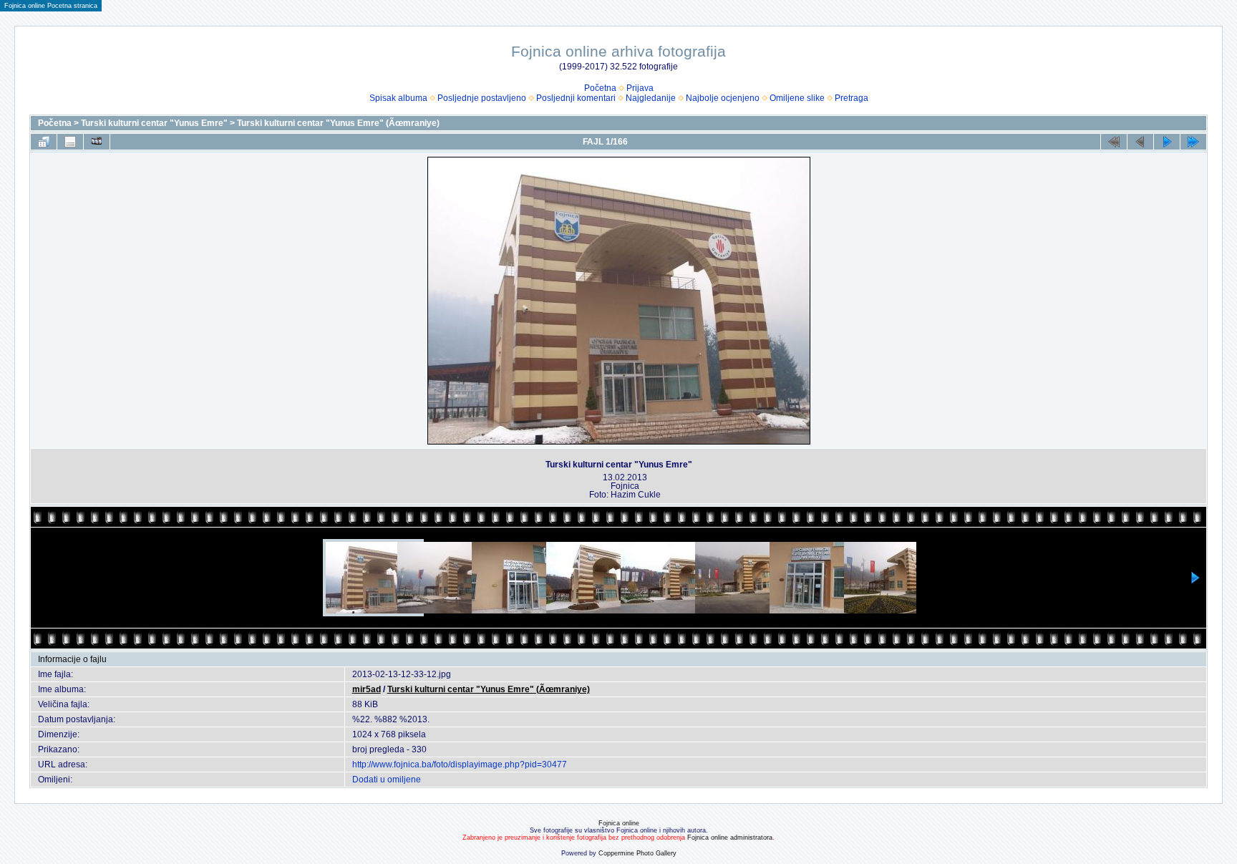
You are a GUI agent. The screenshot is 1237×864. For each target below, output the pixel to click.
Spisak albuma (398, 98)
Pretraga (851, 98)
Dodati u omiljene (386, 780)
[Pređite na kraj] (1193, 142)
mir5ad (366, 689)
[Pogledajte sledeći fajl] (1167, 142)
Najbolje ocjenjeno (723, 98)
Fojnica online (618, 823)
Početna (600, 88)
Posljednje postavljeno (481, 98)
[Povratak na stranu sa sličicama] (44, 142)
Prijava (640, 88)
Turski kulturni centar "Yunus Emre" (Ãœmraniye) (338, 123)
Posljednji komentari (576, 98)
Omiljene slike (797, 98)
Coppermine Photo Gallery (637, 853)
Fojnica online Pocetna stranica (50, 5)
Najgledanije (651, 98)
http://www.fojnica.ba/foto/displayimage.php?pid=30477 (459, 764)
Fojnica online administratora (729, 837)
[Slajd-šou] (97, 142)
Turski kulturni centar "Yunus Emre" (154, 123)
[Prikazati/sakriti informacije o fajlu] (70, 142)
